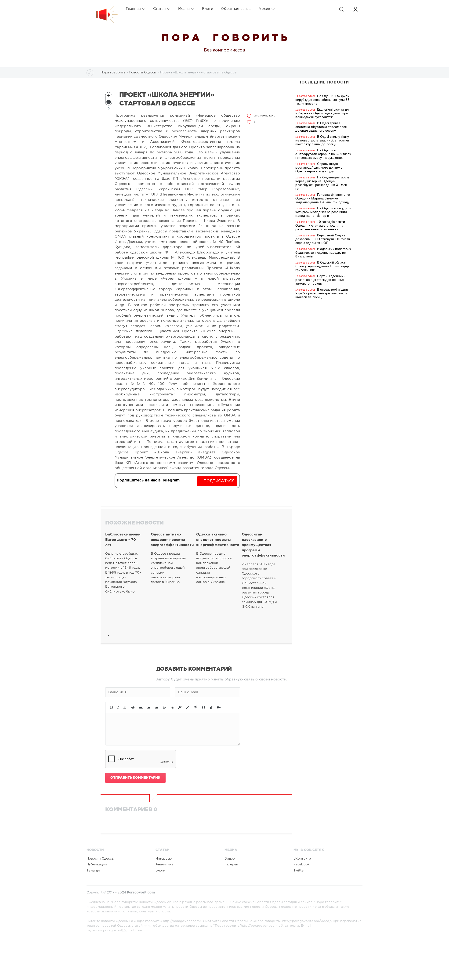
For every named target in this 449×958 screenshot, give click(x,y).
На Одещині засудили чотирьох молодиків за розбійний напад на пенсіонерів (323, 211)
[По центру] (149, 707)
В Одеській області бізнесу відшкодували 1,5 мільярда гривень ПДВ (322, 266)
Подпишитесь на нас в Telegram (148, 480)
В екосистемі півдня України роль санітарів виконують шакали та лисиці (321, 293)
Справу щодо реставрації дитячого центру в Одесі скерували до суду (318, 167)
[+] (108, 95)
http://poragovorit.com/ (182, 921)
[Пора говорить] (102, 9)
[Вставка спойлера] (219, 707)
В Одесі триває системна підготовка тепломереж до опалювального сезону (321, 126)
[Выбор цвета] (188, 707)
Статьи (159, 8)
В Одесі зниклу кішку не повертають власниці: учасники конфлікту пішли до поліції (322, 140)
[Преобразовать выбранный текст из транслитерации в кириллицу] (211, 707)
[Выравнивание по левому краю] (141, 707)
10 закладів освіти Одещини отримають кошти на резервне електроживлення (320, 225)
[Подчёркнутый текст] (125, 707)
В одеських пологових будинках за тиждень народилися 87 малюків (323, 252)
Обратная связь (236, 8)
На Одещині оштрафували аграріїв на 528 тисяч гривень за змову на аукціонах (323, 153)
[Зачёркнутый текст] (133, 707)
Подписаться (219, 481)
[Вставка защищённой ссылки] (180, 707)
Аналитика (165, 864)
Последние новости (323, 82)
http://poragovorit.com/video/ (306, 921)
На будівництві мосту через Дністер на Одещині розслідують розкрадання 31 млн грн (322, 182)
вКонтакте (302, 858)
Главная (133, 8)
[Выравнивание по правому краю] (156, 707)
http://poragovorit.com (259, 925)
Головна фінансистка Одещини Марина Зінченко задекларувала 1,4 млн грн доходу (322, 198)
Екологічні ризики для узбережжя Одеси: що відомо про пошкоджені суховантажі (323, 113)
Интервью (164, 858)
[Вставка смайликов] (164, 707)
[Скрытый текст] (195, 707)
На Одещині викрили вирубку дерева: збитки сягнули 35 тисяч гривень (322, 99)
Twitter (299, 870)
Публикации (97, 864)
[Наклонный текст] (118, 707)
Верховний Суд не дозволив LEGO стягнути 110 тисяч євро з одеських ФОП (322, 239)
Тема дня (94, 870)
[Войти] (355, 9)
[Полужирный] (111, 707)
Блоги (207, 8)
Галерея (231, 864)
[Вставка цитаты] (203, 707)
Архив (264, 8)
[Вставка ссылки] (172, 707)
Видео (229, 858)
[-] (108, 102)
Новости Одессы (100, 858)
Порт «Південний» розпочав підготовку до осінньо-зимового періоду (320, 279)
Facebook (301, 864)
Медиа (184, 8)
